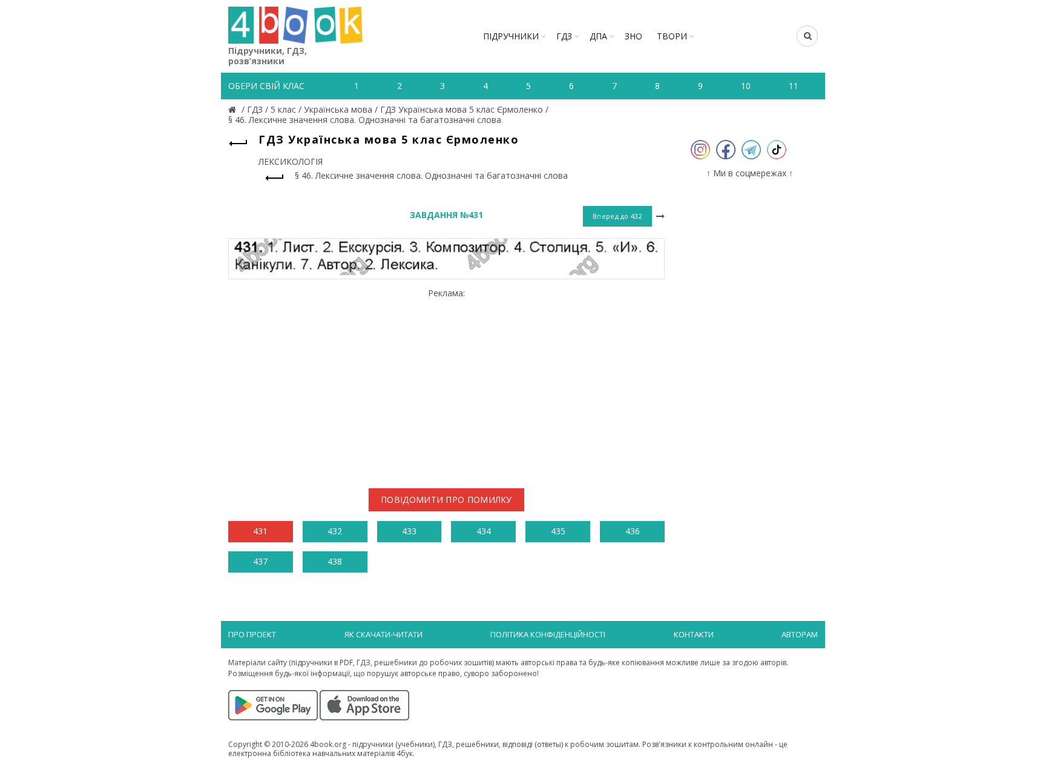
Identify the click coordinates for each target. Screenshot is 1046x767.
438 (334, 561)
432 (334, 531)
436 (632, 531)
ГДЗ (564, 36)
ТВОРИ (672, 36)
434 (483, 531)
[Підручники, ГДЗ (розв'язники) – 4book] (233, 109)
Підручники (511, 36)
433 (409, 531)
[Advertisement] (446, 383)
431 (260, 531)
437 (260, 561)
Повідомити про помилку (446, 499)
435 (558, 531)
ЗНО (633, 36)
